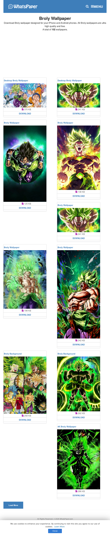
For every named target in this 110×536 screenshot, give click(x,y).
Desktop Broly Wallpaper (16, 80)
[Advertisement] (55, 55)
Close (55, 531)
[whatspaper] (23, 6)
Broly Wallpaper (11, 122)
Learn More (59, 526)
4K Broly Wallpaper (67, 426)
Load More (13, 505)
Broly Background (13, 353)
